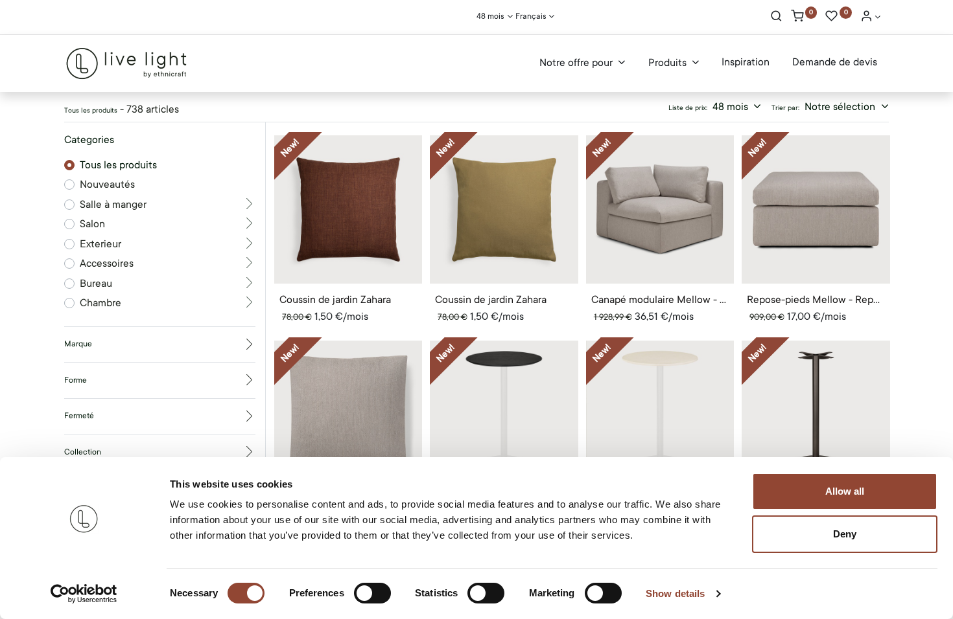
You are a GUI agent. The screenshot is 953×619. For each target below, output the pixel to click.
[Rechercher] (776, 17)
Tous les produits (118, 165)
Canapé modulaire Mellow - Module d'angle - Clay (660, 299)
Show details (675, 593)
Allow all (844, 491)
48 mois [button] (731, 106)
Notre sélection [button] (841, 106)
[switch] (372, 593)
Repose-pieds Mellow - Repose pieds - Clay (815, 299)
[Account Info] (870, 17)
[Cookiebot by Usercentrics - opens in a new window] (84, 593)
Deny (844, 533)
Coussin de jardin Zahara (335, 299)
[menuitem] (745, 63)
